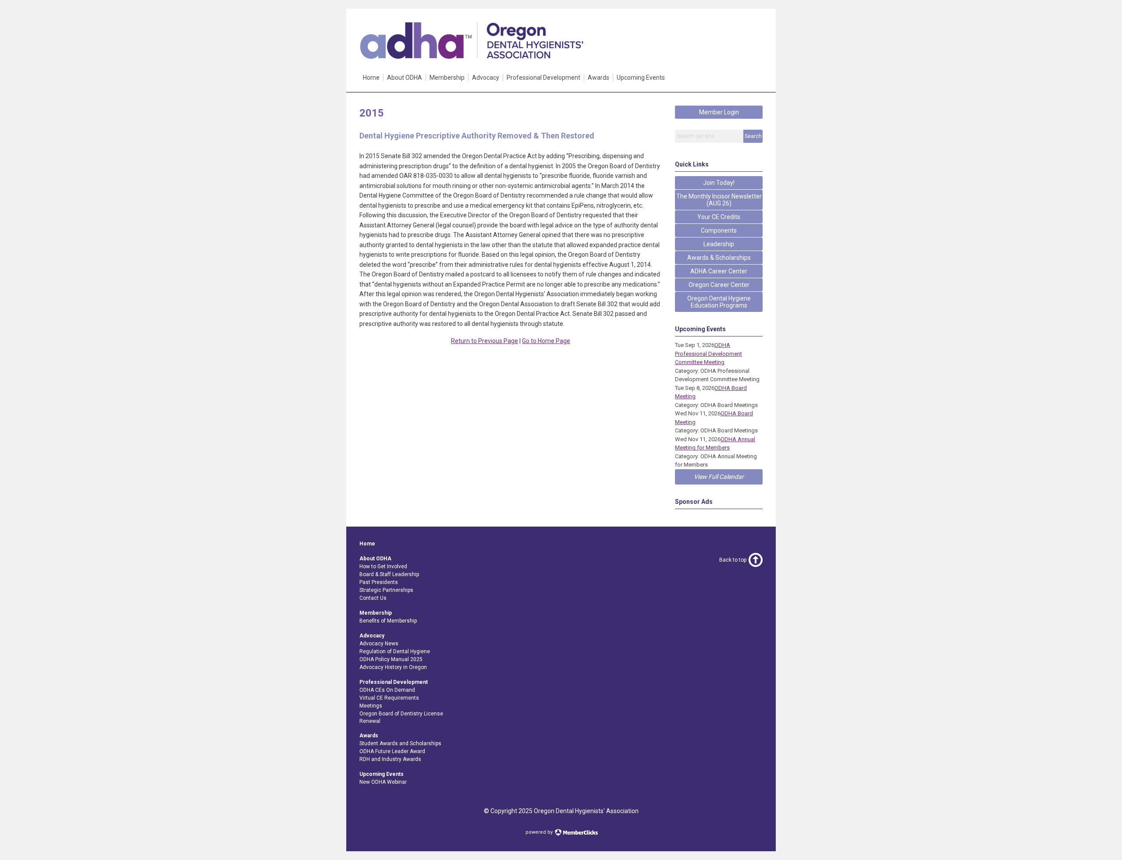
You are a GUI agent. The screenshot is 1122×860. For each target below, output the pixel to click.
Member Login (719, 112)
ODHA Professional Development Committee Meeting (708, 353)
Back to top (732, 560)
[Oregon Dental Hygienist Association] (471, 56)
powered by (539, 832)
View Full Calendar (719, 476)
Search (753, 136)
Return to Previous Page (484, 340)
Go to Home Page (546, 340)
